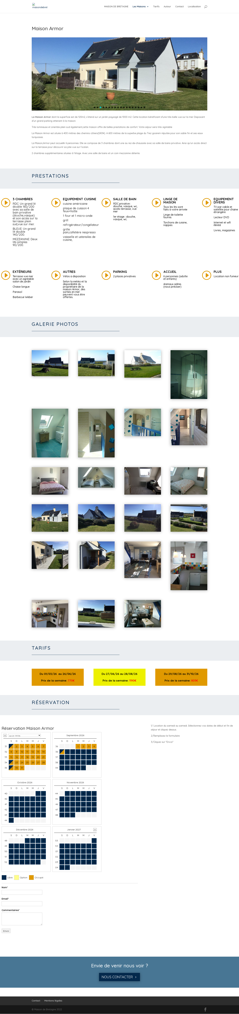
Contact (179, 6)
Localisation (194, 6)
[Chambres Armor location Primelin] (96, 456)
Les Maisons (139, 6)
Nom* (5, 887)
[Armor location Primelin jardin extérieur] (50, 530)
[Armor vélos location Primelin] (96, 568)
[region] (119, 73)
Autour (167, 6)
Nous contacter (117, 977)
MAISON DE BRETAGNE (116, 6)
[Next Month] (95, 829)
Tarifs (156, 6)
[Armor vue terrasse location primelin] (96, 626)
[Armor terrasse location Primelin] (50, 568)
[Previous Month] (5, 735)
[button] (36, 74)
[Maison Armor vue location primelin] (50, 375)
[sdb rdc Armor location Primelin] (189, 398)
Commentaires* (11, 910)
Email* (5, 898)
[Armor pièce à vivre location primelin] (142, 577)
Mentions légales (53, 1000)
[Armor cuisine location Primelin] (189, 589)
